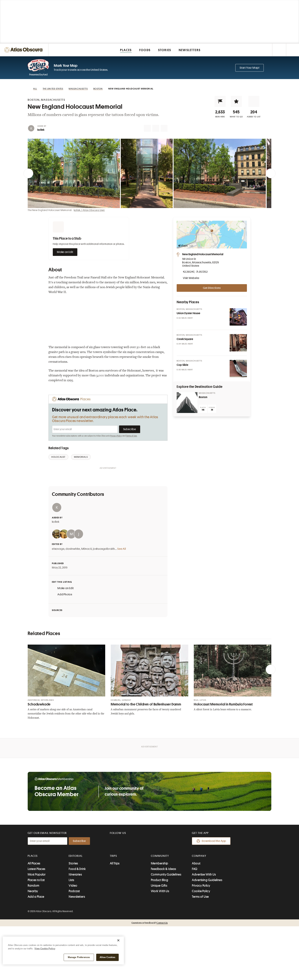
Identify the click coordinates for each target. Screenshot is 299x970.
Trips (113, 856)
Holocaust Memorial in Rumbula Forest (223, 704)
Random (33, 885)
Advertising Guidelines (207, 880)
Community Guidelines (166, 874)
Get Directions (212, 288)
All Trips (115, 863)
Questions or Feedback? (149, 923)
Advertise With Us (204, 874)
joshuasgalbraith (104, 548)
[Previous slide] (28, 173)
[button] (220, 101)
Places (33, 856)
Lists (71, 880)
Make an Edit (65, 252)
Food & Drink (77, 869)
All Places (34, 863)
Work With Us (160, 891)
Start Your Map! (249, 67)
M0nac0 (86, 548)
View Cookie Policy (44, 948)
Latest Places (36, 869)
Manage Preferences (79, 957)
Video (73, 885)
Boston (203, 397)
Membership (159, 863)
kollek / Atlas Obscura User (89, 210)
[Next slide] (270, 173)
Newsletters (77, 896)
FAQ (194, 869)
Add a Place (36, 896)
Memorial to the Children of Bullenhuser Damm (146, 704)
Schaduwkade (39, 704)
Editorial (76, 856)
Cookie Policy (201, 891)
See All (121, 548)
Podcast (74, 891)
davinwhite (73, 548)
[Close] (118, 940)
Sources (57, 610)
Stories (73, 863)
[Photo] (238, 317)
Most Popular (37, 874)
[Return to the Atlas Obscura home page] (24, 49)
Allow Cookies (107, 957)
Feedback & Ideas (163, 869)
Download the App (214, 841)
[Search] (292, 49)
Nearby (33, 891)
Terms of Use (131, 436)
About (196, 863)
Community (160, 856)
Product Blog (159, 880)
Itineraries (75, 874)
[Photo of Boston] (187, 402)
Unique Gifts (159, 885)
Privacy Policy (116, 436)
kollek (40, 129)
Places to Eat (36, 880)
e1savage (58, 548)
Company (199, 856)
